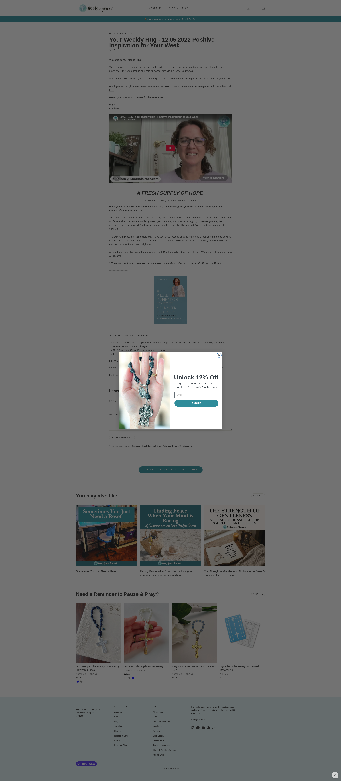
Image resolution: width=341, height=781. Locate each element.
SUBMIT (196, 403)
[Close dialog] (219, 355)
